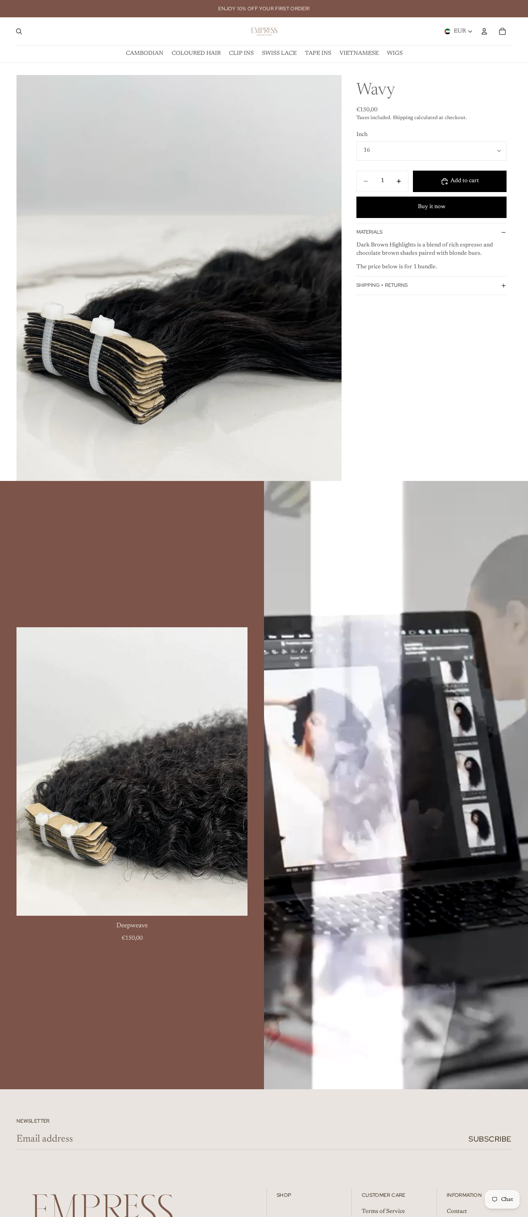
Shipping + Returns (382, 285)
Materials (369, 232)
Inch (362, 135)
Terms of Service (383, 1212)
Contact (457, 1212)
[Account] (484, 31)
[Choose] (234, 903)
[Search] (19, 31)
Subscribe (490, 1139)
